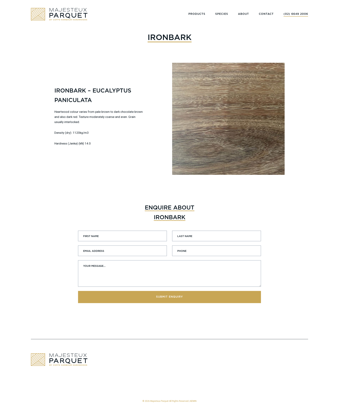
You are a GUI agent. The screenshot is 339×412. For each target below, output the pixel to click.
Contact (266, 14)
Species (221, 14)
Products (196, 14)
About (243, 14)
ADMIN (193, 401)
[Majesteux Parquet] (59, 14)
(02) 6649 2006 (296, 14)
